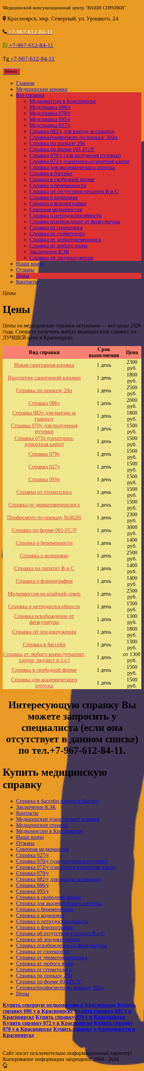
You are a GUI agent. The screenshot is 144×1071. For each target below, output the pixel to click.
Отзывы (25, 270)
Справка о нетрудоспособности (65, 215)
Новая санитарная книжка (44, 365)
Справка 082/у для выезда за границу (72, 131)
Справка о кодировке (53, 197)
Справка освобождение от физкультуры (74, 221)
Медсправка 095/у (50, 119)
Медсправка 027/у (50, 125)
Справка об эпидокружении (61, 257)
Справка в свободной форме (61, 179)
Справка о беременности (57, 185)
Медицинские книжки (42, 89)
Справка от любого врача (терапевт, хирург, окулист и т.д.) (44, 657)
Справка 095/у (32, 891)
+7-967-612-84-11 (30, 45)
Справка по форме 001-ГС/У (61, 149)
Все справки (30, 95)
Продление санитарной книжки (44, 378)
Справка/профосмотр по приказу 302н (73, 137)
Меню (11, 71)
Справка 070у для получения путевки (44, 428)
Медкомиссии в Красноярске (62, 101)
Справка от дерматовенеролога (65, 239)
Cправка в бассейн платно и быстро (57, 801)
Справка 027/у (32, 855)
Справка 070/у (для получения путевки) (75, 155)
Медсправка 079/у (50, 113)
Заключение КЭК (49, 251)
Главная (25, 83)
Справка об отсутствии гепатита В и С (74, 191)
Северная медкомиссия (55, 209)
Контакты (27, 282)
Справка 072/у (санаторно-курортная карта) (79, 161)
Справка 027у (44, 466)
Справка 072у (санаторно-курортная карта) (44, 441)
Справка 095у (44, 479)
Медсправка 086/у (50, 107)
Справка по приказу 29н (57, 143)
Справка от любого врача (58, 245)
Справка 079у (44, 454)
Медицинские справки (42, 825)
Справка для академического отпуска (72, 167)
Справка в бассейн (50, 173)
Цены (22, 276)
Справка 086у (44, 403)
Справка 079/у (32, 873)
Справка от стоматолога (57, 233)
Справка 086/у (32, 885)
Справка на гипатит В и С (44, 568)
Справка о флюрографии (57, 203)
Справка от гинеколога (55, 227)
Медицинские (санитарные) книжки (57, 819)
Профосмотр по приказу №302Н (44, 517)
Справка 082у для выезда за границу (44, 416)
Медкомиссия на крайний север (44, 594)
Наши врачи (30, 263)
